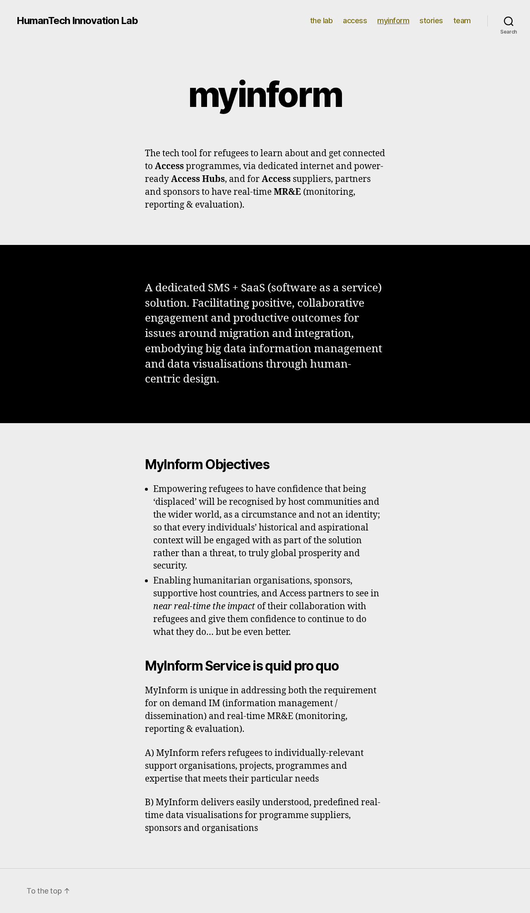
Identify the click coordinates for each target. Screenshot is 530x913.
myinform (393, 20)
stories (431, 20)
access (355, 20)
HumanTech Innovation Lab (77, 21)
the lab (321, 20)
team (462, 20)
